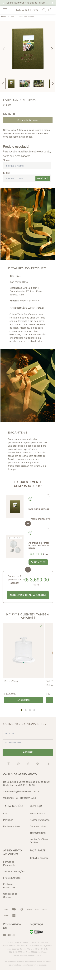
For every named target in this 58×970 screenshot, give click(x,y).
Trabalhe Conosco (39, 858)
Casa (6, 813)
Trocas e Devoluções (14, 871)
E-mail (6, 172)
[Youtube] (47, 764)
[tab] (21, 710)
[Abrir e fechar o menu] (5, 9)
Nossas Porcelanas (39, 820)
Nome (6, 160)
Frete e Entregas (11, 878)
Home (3, 16)
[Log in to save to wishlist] (48, 495)
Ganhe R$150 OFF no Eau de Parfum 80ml (28, 2)
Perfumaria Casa (11, 826)
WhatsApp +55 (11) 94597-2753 (19, 798)
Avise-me (42, 178)
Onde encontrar (38, 826)
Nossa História (37, 813)
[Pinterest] (37, 764)
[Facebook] (28, 764)
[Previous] (2, 83)
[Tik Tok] (18, 764)
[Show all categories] (13, 16)
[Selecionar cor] (30, 498)
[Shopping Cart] (50, 10)
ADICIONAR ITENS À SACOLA (28, 595)
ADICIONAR (23, 700)
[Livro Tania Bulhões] (15, 506)
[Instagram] (8, 764)
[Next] (52, 83)
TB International (38, 832)
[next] (52, 48)
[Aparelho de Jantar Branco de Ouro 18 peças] (15, 546)
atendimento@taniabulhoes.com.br (21, 791)
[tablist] (28, 710)
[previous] (3, 48)
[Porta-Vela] (23, 650)
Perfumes (8, 820)
